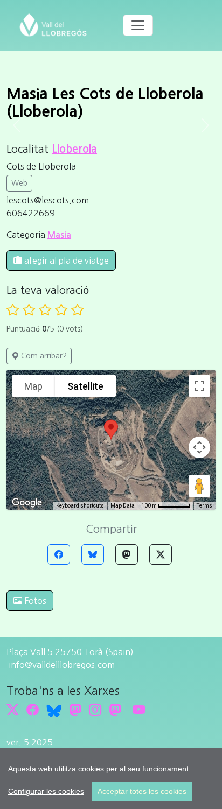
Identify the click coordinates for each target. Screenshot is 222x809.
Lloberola (74, 149)
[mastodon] (115, 710)
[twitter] (12, 710)
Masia (59, 235)
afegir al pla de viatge (65, 260)
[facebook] (32, 710)
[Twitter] (160, 554)
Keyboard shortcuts (80, 506)
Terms (204, 506)
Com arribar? (43, 356)
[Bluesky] (92, 554)
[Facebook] (58, 554)
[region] (111, 778)
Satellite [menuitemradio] (85, 386)
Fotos (34, 600)
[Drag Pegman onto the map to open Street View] (199, 486)
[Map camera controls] (199, 447)
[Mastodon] (126, 554)
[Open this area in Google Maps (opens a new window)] (27, 503)
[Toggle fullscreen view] (199, 386)
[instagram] (95, 710)
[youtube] (139, 710)
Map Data (122, 506)
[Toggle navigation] (138, 25)
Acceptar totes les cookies (142, 791)
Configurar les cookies (46, 791)
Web (19, 183)
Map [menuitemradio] (33, 386)
